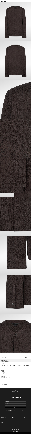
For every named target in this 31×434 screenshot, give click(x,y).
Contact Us (2, 424)
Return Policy (2, 418)
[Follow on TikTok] (18, 429)
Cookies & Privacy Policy (27, 418)
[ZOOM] (29, 39)
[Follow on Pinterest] (16, 429)
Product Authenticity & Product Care (15, 421)
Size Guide (2, 363)
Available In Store (27, 357)
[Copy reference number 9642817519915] (6, 357)
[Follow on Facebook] (12, 429)
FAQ (1, 423)
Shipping (2, 422)
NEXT (15, 407)
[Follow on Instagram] (14, 429)
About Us (13, 418)
